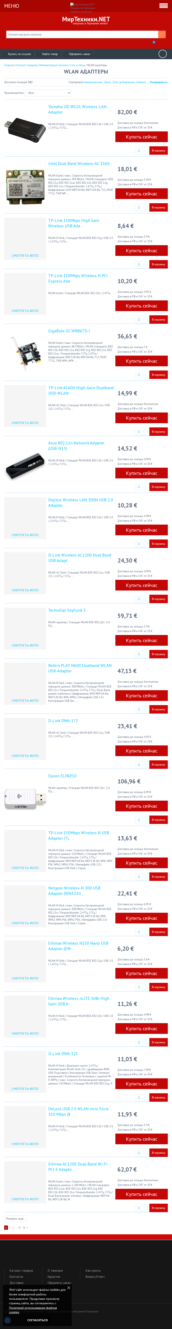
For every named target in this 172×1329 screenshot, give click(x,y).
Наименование (93, 82)
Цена (107, 82)
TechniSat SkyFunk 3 (67, 610)
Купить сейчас (142, 137)
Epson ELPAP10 (62, 776)
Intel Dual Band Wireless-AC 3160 (78, 163)
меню (11, 6)
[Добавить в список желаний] (121, 149)
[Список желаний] (143, 43)
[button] (86, 1255)
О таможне (55, 1271)
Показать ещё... (16, 1218)
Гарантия (54, 1277)
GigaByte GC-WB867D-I (69, 331)
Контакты (16, 1277)
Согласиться (37, 1320)
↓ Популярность (158, 82)
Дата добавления (123, 82)
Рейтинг (141, 82)
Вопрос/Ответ (95, 1277)
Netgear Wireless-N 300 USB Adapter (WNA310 (74, 890)
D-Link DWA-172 (63, 720)
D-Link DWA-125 (63, 1053)
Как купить (93, 1271)
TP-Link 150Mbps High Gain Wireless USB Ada (73, 223)
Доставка (16, 1283)
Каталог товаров (21, 1271)
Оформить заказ (59, 1283)
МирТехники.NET (86, 19)
